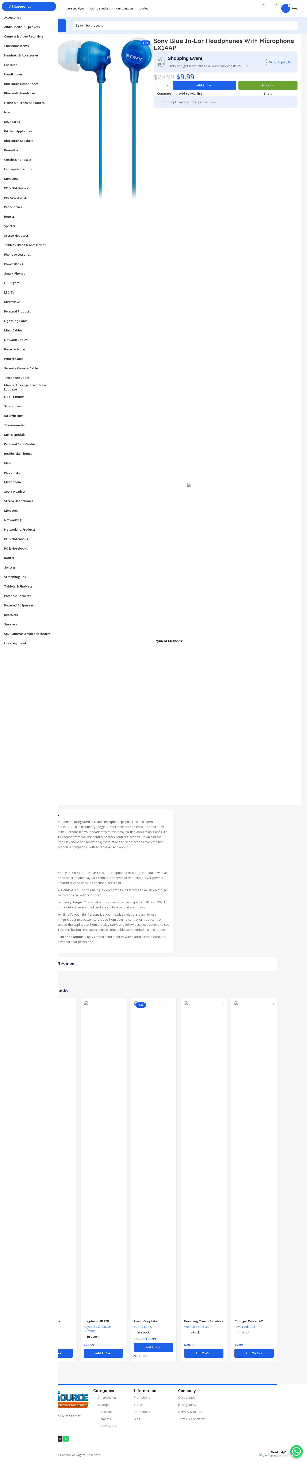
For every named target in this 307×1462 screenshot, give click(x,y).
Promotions (142, 1397)
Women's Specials (196, 1327)
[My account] (246, 8)
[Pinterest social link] (286, 93)
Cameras (105, 1419)
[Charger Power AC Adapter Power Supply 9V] (254, 1159)
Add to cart (204, 85)
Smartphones (107, 1397)
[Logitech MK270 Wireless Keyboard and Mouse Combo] (103, 1159)
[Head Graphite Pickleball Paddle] (153, 1159)
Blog (137, 1419)
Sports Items (143, 1327)
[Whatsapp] (66, 1438)
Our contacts (187, 1397)
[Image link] (59, 1399)
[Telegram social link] (296, 93)
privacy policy (187, 1405)
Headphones (107, 1426)
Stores (138, 1405)
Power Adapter (244, 1327)
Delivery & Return (190, 1412)
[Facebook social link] (276, 93)
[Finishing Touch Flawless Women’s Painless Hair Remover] (203, 1159)
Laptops (103, 1405)
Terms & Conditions (192, 1419)
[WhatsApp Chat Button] (296, 1451)
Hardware (105, 1412)
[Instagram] (59, 1438)
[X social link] (281, 93)
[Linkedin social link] (291, 93)
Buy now (268, 85)
